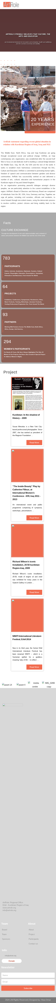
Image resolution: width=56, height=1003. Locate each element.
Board (4, 930)
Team (4, 934)
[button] (45, 4)
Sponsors (6, 939)
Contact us (33, 944)
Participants (34, 939)
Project (32, 934)
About (31, 930)
